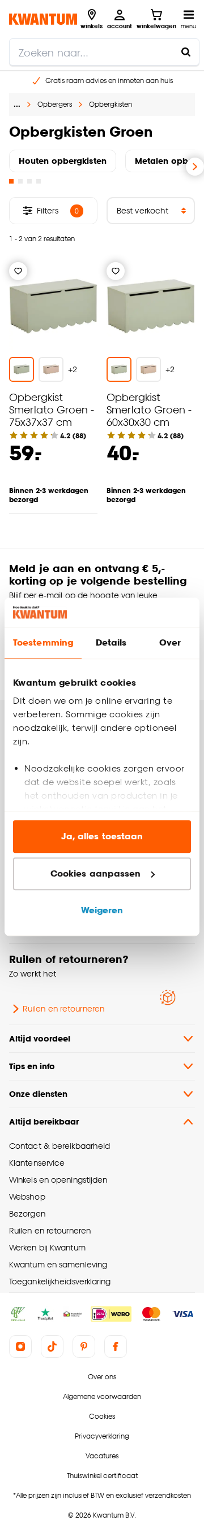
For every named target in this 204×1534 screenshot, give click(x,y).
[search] (104, 52)
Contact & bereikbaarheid (59, 1145)
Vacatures (102, 1456)
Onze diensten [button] (38, 1094)
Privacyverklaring (102, 1436)
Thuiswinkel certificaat (102, 1475)
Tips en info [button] (32, 1066)
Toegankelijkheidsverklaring (60, 1281)
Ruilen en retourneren (63, 1008)
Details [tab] (111, 643)
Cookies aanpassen (95, 873)
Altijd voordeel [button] (39, 1038)
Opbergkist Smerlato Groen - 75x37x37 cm (51, 409)
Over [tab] (170, 643)
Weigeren (102, 910)
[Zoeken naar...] (186, 52)
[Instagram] (20, 1346)
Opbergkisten (110, 104)
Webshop (27, 1196)
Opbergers (54, 104)
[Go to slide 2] (20, 181)
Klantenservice (37, 1162)
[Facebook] (115, 1346)
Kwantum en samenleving (58, 1264)
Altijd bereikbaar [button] (44, 1121)
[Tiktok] (52, 1346)
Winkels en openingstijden (58, 1179)
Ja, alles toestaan (102, 836)
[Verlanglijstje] (18, 271)
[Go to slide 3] (29, 181)
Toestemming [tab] (43, 643)
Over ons (102, 1376)
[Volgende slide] (195, 167)
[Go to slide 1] (11, 181)
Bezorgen (27, 1213)
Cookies (102, 1416)
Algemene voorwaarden (102, 1396)
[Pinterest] (84, 1346)
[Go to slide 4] (38, 181)
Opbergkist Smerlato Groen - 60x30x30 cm (149, 409)
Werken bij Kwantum (47, 1247)
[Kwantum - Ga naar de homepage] (43, 19)
